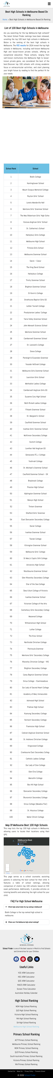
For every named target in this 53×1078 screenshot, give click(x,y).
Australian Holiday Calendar (26, 993)
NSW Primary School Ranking (26, 1048)
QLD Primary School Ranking (26, 1052)
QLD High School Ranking (26, 1010)
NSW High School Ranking (26, 1006)
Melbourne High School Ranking (26, 1026)
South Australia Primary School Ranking (26, 1056)
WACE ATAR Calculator (26, 985)
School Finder (29, 1075)
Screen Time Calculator (26, 989)
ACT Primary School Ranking (26, 1040)
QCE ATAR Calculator (26, 980)
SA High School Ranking (26, 1022)
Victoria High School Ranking (26, 1014)
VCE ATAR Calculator (26, 972)
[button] (49, 3)
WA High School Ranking (26, 1018)
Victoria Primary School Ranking (26, 1060)
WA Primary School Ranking (26, 1064)
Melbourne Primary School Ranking (26, 1044)
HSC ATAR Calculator (26, 976)
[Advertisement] (26, 137)
